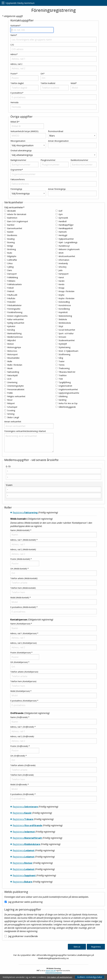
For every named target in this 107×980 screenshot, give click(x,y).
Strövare (62, 337)
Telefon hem (23, 588)
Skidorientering (65, 316)
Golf (60, 210)
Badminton (12, 217)
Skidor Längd (13, 417)
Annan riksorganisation (58, 141)
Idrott (61, 252)
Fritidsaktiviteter (14, 305)
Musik (10, 368)
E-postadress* (16, 92)
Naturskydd (12, 375)
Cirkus (10, 263)
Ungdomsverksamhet (68, 389)
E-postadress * (24, 607)
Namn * (20, 530)
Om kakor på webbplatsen (59, 977)
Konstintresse (65, 305)
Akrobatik (11, 210)
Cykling (10, 267)
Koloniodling (64, 302)
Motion (10, 344)
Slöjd (61, 326)
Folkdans (11, 281)
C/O (12, 44)
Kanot (61, 277)
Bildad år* (15, 121)
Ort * (19, 568)
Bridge (10, 246)
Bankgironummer (18, 160)
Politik (10, 393)
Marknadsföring (14, 333)
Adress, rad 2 (16, 64)
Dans (9, 270)
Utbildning (63, 396)
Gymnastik (63, 217)
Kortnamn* (15, 25)
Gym (61, 214)
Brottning (11, 249)
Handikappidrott (66, 228)
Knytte (61, 295)
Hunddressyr (64, 246)
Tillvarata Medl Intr (67, 372)
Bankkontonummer (79, 160)
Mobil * (20, 597)
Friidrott (10, 291)
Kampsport (64, 273)
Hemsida (14, 102)
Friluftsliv (11, 298)
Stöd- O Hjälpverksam (68, 351)
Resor (10, 400)
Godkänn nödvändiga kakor (89, 977)
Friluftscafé (12, 295)
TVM (61, 379)
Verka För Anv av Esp (68, 403)
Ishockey (62, 267)
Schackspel (12, 407)
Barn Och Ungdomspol (17, 221)
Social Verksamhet (67, 329)
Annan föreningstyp (57, 189)
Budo (9, 252)
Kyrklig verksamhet (15, 323)
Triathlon (63, 375)
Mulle (9, 361)
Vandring (62, 400)
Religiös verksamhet (16, 396)
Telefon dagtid (17, 83)
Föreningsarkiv (13, 308)
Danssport (12, 273)
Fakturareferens (17, 179)
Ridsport (11, 403)
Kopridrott (63, 312)
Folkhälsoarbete (14, 284)
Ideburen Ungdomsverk (69, 249)
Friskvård (11, 302)
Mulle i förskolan (14, 365)
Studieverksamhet (67, 340)
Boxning (11, 242)
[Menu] (3, 3)
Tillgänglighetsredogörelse (53, 973)
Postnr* (14, 73)
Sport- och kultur (66, 333)
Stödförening (64, 354)
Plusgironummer (48, 160)
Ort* (43, 73)
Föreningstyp (16, 189)
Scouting (11, 410)
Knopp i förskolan (66, 291)
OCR (9, 379)
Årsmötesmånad (55, 131)
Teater (62, 361)
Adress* (14, 54)
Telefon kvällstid (48, 83)
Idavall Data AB (51, 971)
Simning (10, 414)
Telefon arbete (23, 578)
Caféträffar (12, 260)
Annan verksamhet (12, 421)
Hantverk (63, 231)
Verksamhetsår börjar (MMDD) (24, 131)
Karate (62, 281)
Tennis (62, 365)
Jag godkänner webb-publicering (25, 901)
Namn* (13, 35)
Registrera (25, 512)
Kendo (61, 284)
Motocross (12, 351)
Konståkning (64, 308)
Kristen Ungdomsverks (17, 316)
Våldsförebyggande (67, 407)
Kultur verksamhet (15, 319)
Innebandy (63, 263)
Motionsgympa (14, 347)
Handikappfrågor (66, 225)
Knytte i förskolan (66, 298)
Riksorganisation (17, 141)
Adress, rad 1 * (24, 540)
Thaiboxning (64, 368)
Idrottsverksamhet (67, 256)
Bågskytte (11, 256)
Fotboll (10, 287)
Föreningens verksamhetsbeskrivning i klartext (25, 431)
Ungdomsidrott (65, 385)
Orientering (12, 382)
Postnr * (21, 559)
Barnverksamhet (14, 228)
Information (64, 260)
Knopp (61, 287)
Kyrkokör (11, 326)
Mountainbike (13, 358)
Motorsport (12, 354)
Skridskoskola (65, 323)
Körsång (11, 329)
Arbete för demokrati (16, 214)
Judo (61, 270)
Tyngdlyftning (65, 382)
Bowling (10, 239)
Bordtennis (12, 235)
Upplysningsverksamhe (69, 393)
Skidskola (63, 319)
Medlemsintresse (15, 337)
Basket (10, 231)
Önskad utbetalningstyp (21, 150)
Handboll (62, 221)
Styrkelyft (63, 344)
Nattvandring (13, 372)
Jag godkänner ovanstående (23, 936)
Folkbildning (12, 277)
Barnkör (10, 225)
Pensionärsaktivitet (15, 389)
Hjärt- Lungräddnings (68, 242)
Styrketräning (64, 347)
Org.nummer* (16, 169)
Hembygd (63, 235)
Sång (61, 358)
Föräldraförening (14, 312)
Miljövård (11, 340)
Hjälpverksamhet (66, 239)
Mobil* (74, 83)
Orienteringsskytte (15, 385)
